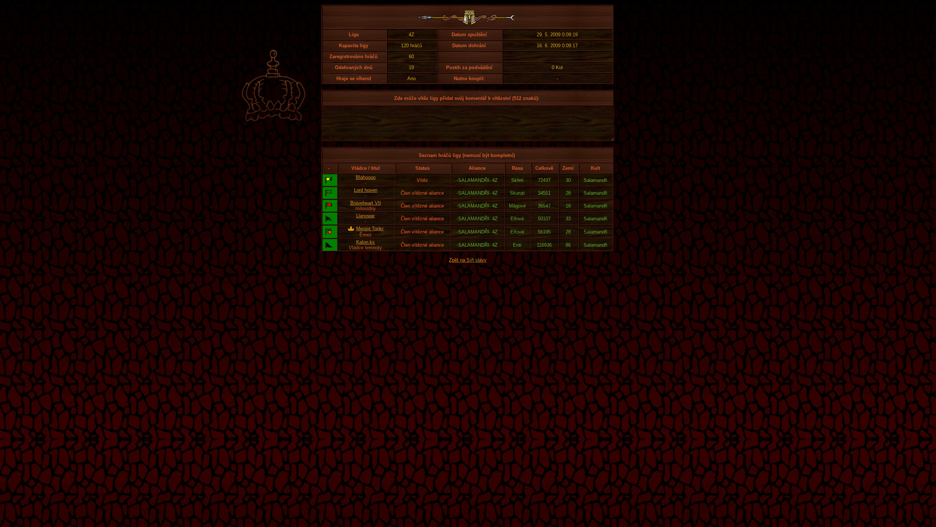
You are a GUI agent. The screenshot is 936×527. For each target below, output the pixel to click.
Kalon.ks (365, 242)
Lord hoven (365, 190)
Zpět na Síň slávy (468, 260)
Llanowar (365, 215)
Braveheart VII (365, 203)
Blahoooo (365, 177)
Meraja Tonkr (370, 228)
